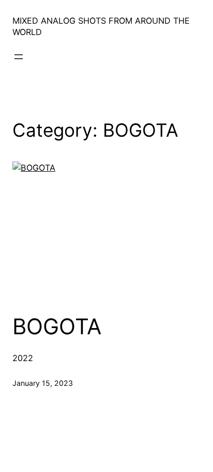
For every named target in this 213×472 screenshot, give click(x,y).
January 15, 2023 (42, 383)
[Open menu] (18, 57)
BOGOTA (56, 326)
